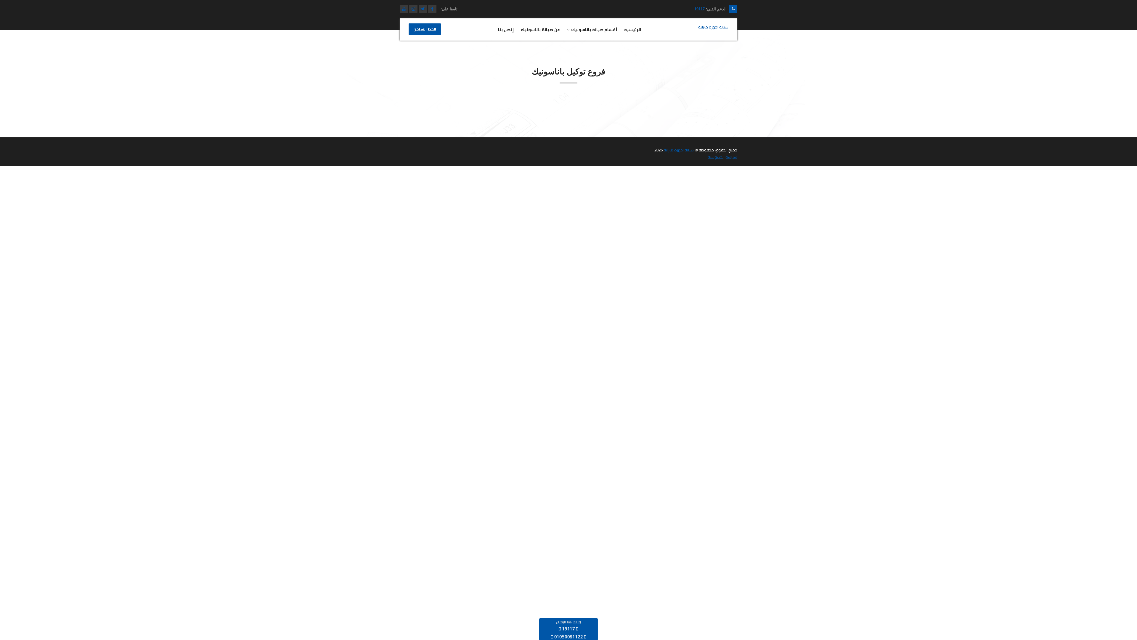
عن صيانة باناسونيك (540, 29)
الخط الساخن (424, 29)
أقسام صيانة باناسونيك (594, 29)
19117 (699, 9)
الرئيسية (632, 29)
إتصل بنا (506, 29)
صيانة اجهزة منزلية (679, 150)
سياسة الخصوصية (722, 157)
